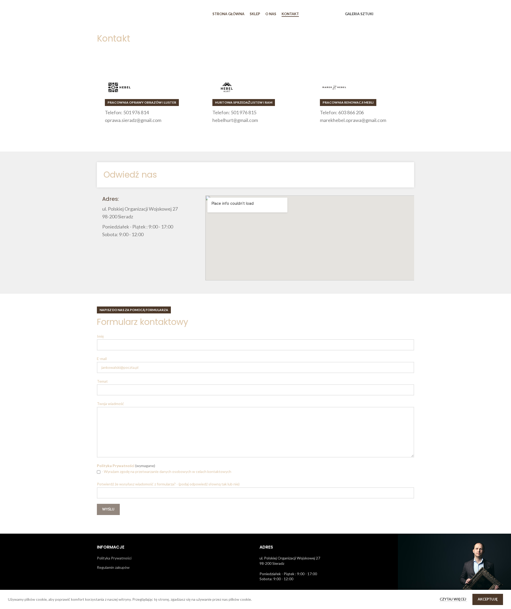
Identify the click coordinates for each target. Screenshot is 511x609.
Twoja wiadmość (110, 403)
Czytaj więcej (453, 599)
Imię (100, 336)
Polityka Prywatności (114, 558)
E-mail (102, 358)
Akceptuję (488, 599)
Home (102, 49)
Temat (102, 381)
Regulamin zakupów (113, 567)
